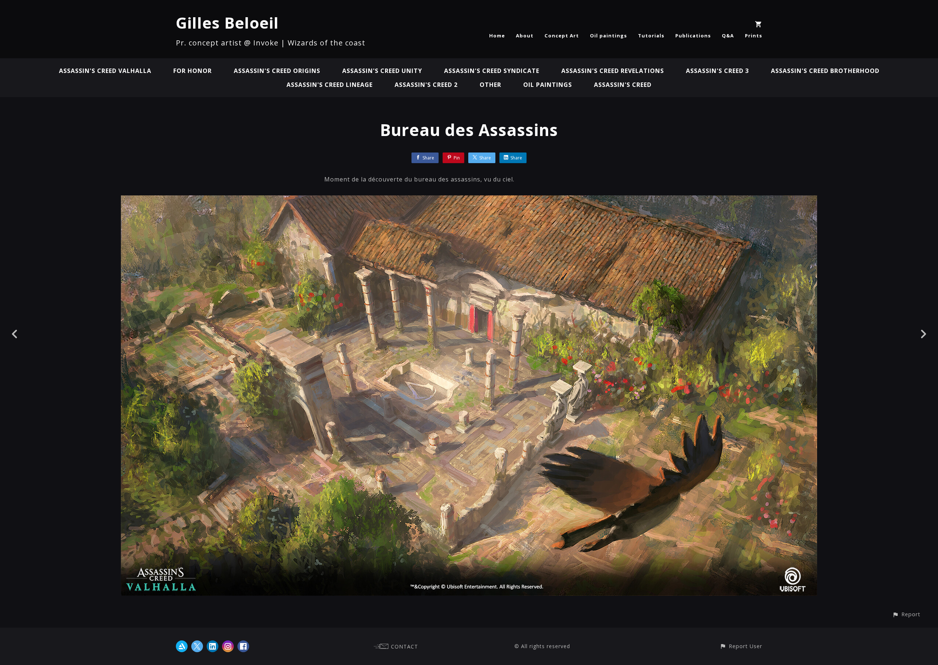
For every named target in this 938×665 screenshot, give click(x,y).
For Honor (192, 71)
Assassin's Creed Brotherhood (825, 71)
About (524, 35)
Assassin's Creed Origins (277, 71)
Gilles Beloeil (227, 22)
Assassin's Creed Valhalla (105, 71)
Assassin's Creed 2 (426, 85)
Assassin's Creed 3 (717, 71)
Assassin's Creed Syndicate (491, 71)
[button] (906, 614)
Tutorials (651, 35)
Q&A (728, 35)
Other (490, 85)
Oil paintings (608, 35)
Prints (753, 35)
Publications (693, 35)
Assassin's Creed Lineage (330, 85)
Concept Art (561, 35)
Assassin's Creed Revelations (612, 71)
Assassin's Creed (622, 85)
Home (497, 35)
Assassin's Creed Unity (382, 71)
